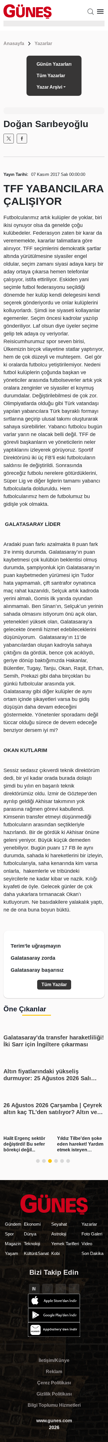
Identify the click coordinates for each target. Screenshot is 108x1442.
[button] (38, 1161)
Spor (9, 1233)
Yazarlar (43, 43)
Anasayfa (13, 43)
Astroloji (58, 1233)
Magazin (13, 1243)
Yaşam (11, 1253)
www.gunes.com (54, 1420)
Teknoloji (32, 1243)
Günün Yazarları (54, 64)
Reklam (54, 1371)
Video (87, 1243)
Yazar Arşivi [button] (49, 87)
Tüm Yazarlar (51, 75)
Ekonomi (32, 1224)
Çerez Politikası (54, 1382)
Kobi (55, 1253)
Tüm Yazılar (54, 984)
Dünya (30, 1233)
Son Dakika (92, 1253)
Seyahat (59, 1224)
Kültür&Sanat (36, 1253)
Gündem (13, 1224)
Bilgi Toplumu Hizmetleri (54, 1405)
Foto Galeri (92, 1233)
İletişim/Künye (54, 1360)
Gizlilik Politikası (54, 1394)
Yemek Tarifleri (65, 1243)
